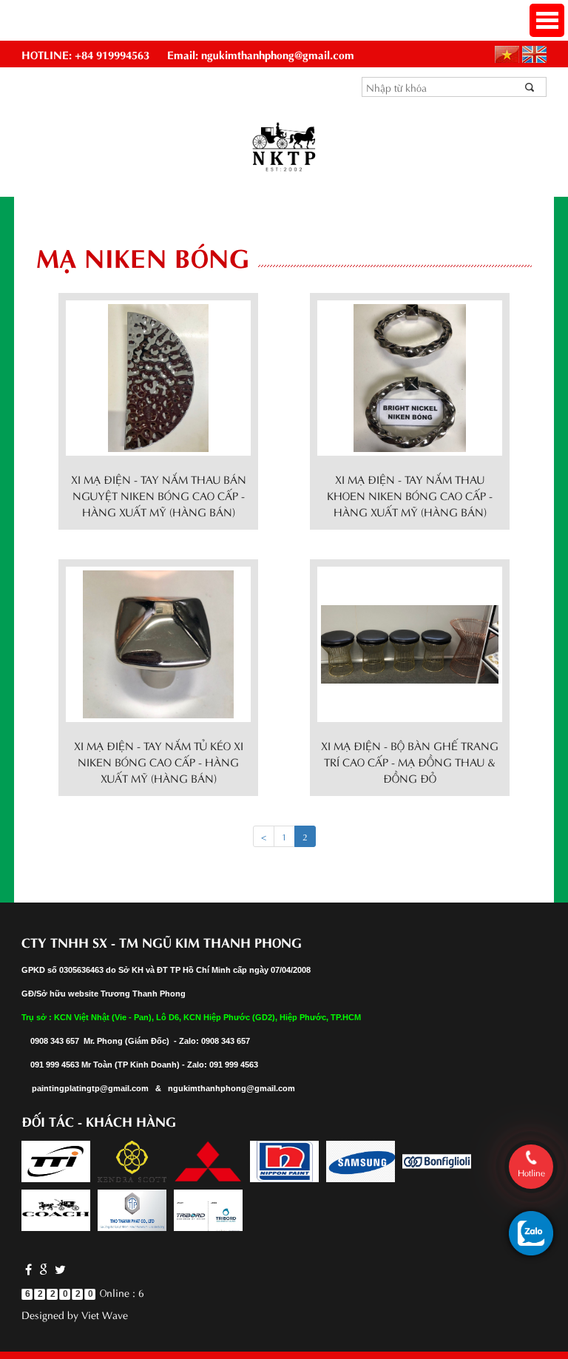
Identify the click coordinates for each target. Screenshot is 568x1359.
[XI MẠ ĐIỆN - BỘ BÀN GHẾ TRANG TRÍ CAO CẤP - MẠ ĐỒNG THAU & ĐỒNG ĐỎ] (409, 642)
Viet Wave (104, 1314)
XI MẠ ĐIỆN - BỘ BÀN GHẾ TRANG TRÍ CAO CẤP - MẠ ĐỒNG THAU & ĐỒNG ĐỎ (409, 761)
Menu (547, 20)
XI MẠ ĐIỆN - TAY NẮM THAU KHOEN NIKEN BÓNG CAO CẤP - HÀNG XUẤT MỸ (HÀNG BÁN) (410, 495)
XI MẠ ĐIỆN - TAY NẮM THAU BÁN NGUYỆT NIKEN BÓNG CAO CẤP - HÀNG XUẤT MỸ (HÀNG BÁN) (158, 495)
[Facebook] (28, 1268)
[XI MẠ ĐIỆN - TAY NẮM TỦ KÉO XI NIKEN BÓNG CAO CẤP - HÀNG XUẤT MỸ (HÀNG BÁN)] (158, 642)
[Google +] (43, 1268)
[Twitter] (58, 1268)
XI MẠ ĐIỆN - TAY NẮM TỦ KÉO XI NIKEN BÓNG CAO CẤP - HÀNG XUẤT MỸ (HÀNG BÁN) (158, 761)
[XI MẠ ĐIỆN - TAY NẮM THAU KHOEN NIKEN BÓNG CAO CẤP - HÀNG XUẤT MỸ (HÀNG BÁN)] (410, 375)
